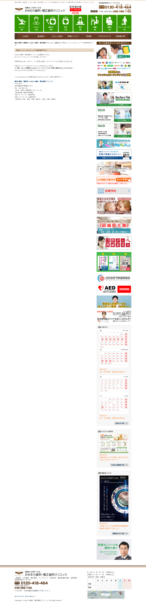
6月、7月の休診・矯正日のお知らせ (112, 418)
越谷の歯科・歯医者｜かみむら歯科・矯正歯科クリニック (34, 81)
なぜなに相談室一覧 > (119, 465)
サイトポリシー (30, 596)
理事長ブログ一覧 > (120, 533)
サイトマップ (19, 596)
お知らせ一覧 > (121, 423)
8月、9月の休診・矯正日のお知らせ (112, 372)
